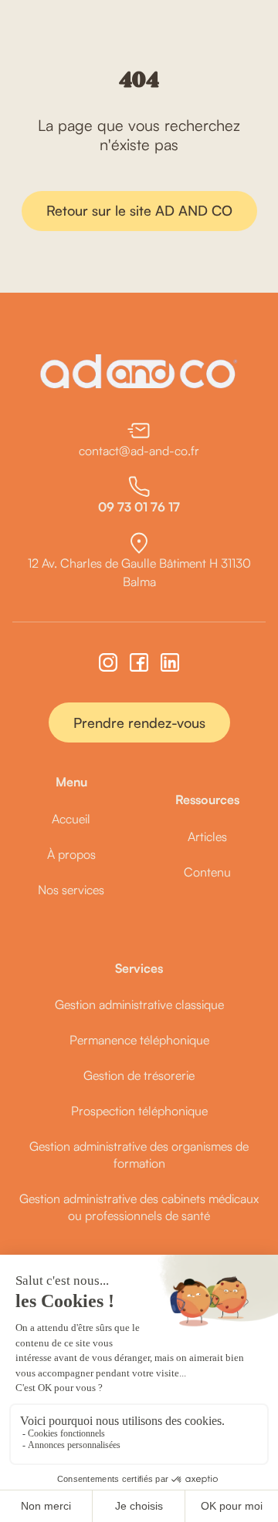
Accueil (71, 818)
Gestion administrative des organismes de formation (139, 1154)
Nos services (71, 889)
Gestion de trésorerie (139, 1075)
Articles (207, 836)
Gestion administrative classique (139, 1004)
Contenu (207, 872)
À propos (71, 854)
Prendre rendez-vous (139, 722)
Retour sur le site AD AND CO (139, 210)
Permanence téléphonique (139, 1040)
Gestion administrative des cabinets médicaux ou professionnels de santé (139, 1207)
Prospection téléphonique (139, 1110)
